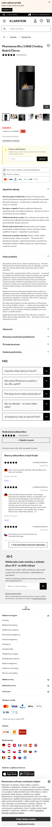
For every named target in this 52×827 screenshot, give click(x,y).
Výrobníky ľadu (7, 649)
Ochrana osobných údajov (13, 593)
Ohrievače (13, 37)
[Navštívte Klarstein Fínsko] (35, 751)
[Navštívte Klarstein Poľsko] (14, 751)
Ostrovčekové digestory (11, 635)
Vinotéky (5, 620)
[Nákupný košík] (48, 21)
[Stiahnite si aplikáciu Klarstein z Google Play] (27, 773)
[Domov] (6, 37)
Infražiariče (6, 644)
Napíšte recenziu (27, 440)
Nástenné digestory (9, 663)
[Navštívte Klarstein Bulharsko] (30, 751)
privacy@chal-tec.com (39, 598)
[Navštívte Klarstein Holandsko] (9, 757)
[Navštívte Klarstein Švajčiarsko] (14, 745)
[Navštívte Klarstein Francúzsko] (19, 745)
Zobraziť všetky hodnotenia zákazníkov (28, 545)
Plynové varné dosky (9, 673)
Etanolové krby (26, 37)
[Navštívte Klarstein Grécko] (25, 757)
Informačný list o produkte (10, 136)
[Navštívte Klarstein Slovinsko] (19, 757)
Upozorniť (42, 159)
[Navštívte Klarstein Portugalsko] (14, 757)
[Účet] (35, 21)
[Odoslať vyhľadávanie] (4, 28)
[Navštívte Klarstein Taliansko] (25, 745)
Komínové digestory (9, 639)
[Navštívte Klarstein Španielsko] (30, 745)
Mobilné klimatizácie (10, 625)
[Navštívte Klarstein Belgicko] (3, 757)
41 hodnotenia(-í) (21, 55)
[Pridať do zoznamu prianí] (48, 45)
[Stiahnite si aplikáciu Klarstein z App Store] (10, 773)
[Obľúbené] (41, 21)
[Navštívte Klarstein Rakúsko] (9, 745)
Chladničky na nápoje (10, 654)
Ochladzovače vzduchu (10, 659)
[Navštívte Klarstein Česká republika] (3, 751)
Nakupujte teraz (7, 9)
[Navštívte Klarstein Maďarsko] (9, 751)
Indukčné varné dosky (10, 668)
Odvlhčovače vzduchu (10, 630)
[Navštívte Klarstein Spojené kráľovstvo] (35, 745)
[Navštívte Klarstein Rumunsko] (25, 751)
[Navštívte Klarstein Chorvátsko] (19, 751)
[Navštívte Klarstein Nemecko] (3, 745)
